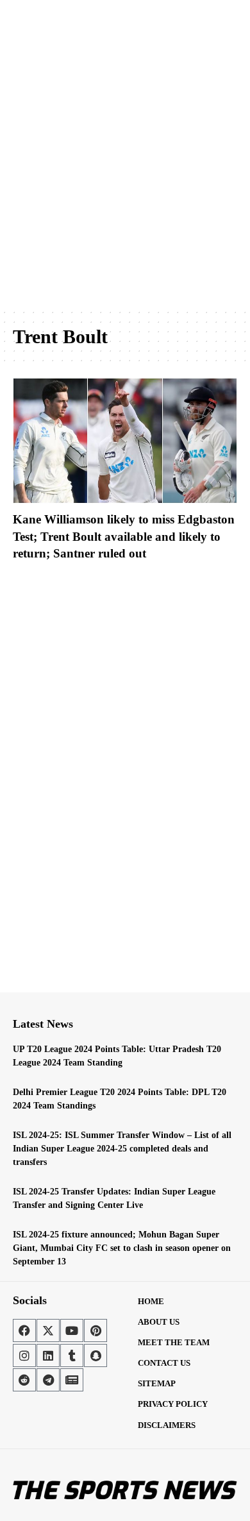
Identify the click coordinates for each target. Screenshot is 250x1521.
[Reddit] (24, 1379)
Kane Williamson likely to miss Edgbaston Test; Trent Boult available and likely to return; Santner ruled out (124, 536)
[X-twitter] (48, 1330)
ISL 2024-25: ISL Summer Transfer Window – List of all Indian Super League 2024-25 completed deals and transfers (122, 1148)
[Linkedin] (48, 1355)
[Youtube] (71, 1330)
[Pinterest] (95, 1330)
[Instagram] (24, 1355)
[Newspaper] (71, 1379)
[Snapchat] (95, 1355)
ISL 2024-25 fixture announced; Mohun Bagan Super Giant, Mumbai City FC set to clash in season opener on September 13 (122, 1248)
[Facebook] (24, 1330)
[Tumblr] (71, 1355)
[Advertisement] (125, 173)
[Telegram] (48, 1379)
